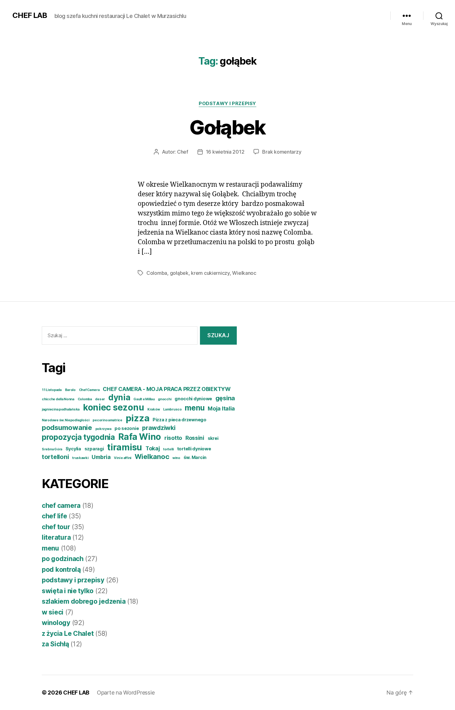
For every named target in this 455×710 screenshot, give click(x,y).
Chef (182, 152)
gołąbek (179, 273)
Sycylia (73, 448)
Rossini (194, 438)
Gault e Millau (143, 399)
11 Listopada (52, 390)
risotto (173, 438)
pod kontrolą (61, 569)
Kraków (153, 409)
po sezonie (127, 428)
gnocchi (164, 399)
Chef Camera (89, 390)
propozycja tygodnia (78, 437)
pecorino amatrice (107, 420)
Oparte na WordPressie (125, 692)
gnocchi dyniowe (193, 398)
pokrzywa (103, 429)
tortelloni (55, 457)
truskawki (80, 458)
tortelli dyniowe (194, 448)
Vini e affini (122, 458)
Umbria (101, 457)
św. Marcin (195, 457)
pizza (138, 418)
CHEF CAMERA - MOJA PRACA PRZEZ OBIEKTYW (166, 389)
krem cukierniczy (210, 273)
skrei (213, 438)
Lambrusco (172, 409)
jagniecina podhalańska (61, 409)
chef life (54, 516)
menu (194, 407)
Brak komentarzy (281, 152)
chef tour (56, 527)
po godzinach (63, 559)
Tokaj (152, 448)
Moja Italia (221, 408)
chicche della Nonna (58, 399)
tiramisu (124, 447)
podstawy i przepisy (227, 103)
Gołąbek (227, 127)
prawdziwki (158, 428)
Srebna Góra (52, 449)
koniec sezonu (113, 407)
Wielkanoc (244, 273)
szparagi (94, 448)
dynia (119, 397)
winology (56, 623)
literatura (56, 537)
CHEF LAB (29, 15)
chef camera (61, 505)
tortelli (168, 449)
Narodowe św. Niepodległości (65, 420)
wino (176, 458)
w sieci (52, 612)
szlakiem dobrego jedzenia (83, 601)
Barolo (70, 390)
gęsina (225, 398)
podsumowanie (67, 427)
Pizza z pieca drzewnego (179, 419)
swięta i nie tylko (67, 591)
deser (100, 399)
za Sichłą (55, 644)
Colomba (156, 273)
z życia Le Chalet (67, 633)
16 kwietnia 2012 (225, 152)
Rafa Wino (139, 437)
